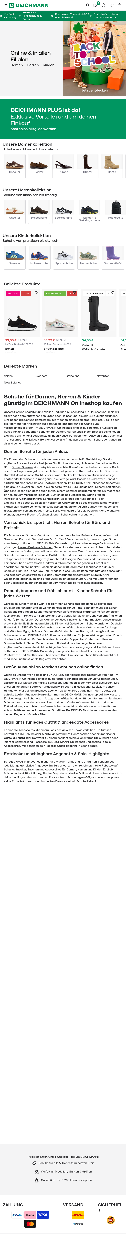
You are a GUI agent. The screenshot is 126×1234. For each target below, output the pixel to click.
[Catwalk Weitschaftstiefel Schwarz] (98, 320)
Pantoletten (12, 498)
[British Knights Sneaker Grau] (60, 320)
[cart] (119, 5)
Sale (56, 765)
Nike (110, 674)
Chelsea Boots (42, 483)
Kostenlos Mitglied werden (33, 129)
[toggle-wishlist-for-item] (36, 293)
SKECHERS (56, 674)
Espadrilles (88, 498)
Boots (36, 491)
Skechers (41, 376)
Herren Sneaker (29, 567)
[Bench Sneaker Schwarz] (22, 320)
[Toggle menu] (6, 5)
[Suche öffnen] (88, 5)
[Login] (103, 5)
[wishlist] (111, 5)
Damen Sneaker (22, 467)
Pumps (39, 479)
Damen (16, 65)
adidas (8, 376)
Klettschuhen (95, 627)
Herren (33, 65)
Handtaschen (80, 734)
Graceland (72, 376)
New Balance (12, 382)
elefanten (102, 376)
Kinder (48, 65)
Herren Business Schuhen (35, 547)
